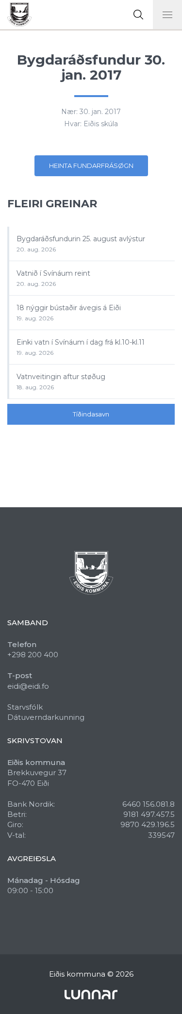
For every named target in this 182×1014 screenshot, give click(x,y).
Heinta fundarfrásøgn (91, 165)
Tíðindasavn (91, 414)
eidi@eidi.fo (28, 686)
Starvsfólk (25, 707)
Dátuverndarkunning (45, 717)
